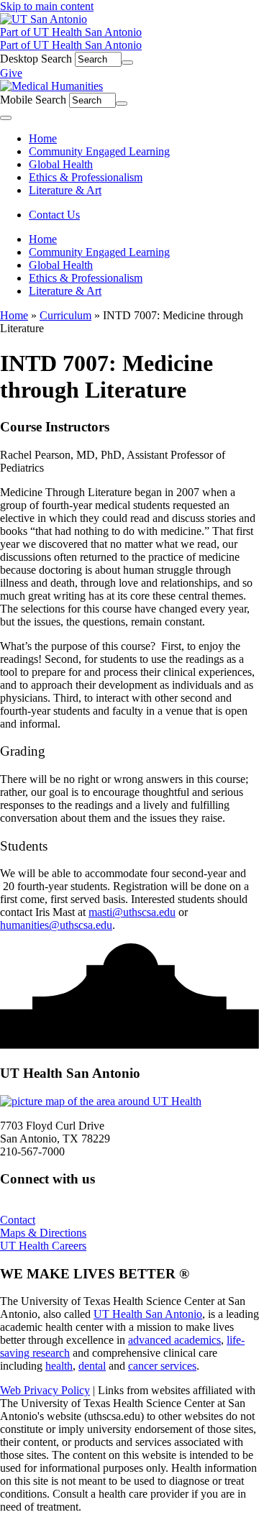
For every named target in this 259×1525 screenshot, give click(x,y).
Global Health (61, 265)
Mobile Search (33, 99)
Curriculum (65, 315)
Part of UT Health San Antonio (71, 32)
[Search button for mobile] (121, 103)
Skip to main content (47, 6)
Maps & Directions (43, 1233)
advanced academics (174, 1340)
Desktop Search (36, 58)
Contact (17, 1220)
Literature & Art (65, 291)
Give (11, 73)
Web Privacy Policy (45, 1390)
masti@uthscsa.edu (132, 912)
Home (43, 239)
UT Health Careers (43, 1246)
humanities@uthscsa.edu (56, 925)
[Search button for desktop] (127, 62)
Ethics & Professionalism (85, 278)
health (59, 1366)
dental (92, 1366)
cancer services (162, 1366)
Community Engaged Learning (99, 252)
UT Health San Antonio (148, 1314)
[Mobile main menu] (6, 118)
